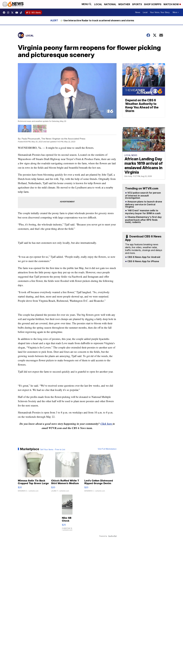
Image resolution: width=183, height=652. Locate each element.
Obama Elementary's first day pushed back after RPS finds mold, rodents (143, 220)
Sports (137, 4)
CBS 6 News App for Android (143, 257)
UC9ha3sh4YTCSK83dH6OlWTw (17, 12)
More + (176, 12)
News (137, 12)
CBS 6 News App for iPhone (143, 261)
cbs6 (9, 12)
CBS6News (5, 12)
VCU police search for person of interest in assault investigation (143, 195)
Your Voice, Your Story (160, 12)
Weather (124, 4)
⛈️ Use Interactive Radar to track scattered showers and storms (97, 20)
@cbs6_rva (21, 12)
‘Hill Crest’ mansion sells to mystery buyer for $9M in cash (143, 212)
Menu (85, 4)
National (110, 4)
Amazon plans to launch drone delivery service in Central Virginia (143, 204)
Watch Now (171, 4)
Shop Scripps (152, 4)
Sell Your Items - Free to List (52, 450)
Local (98, 4)
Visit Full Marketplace (107, 449)
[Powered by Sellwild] (112, 536)
